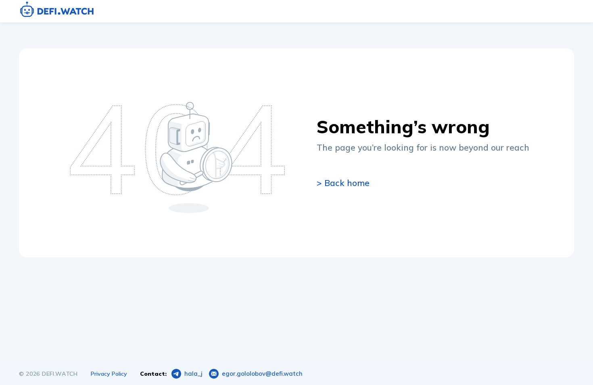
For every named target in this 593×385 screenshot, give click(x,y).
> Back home (343, 183)
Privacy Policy (109, 373)
